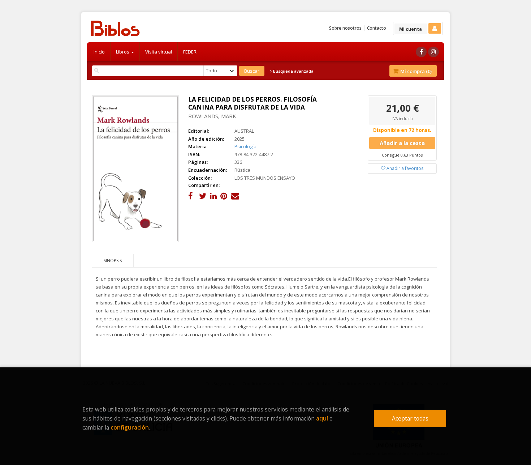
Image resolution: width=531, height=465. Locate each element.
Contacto (376, 28)
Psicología (245, 146)
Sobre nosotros (345, 28)
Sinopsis (113, 260)
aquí (322, 418)
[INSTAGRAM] (433, 52)
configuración (130, 427)
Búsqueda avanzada (293, 71)
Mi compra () (415, 71)
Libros (123, 51)
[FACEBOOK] (421, 52)
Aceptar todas (410, 418)
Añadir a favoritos (404, 168)
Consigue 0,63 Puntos (402, 155)
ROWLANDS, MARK (212, 116)
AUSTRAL (244, 131)
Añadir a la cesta (402, 142)
